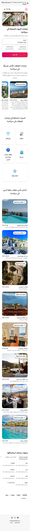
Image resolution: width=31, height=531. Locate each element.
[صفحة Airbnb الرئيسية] (26, 9)
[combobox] (14, 42)
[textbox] (21, 49)
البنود (11, 522)
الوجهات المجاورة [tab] (23, 457)
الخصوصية (17, 522)
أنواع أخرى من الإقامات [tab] (10, 457)
